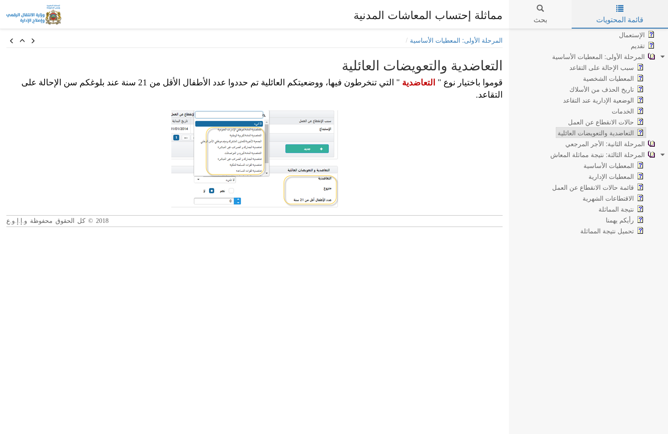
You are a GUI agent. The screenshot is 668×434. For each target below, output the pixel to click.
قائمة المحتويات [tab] (619, 19)
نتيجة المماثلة (616, 208)
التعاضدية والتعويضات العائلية (596, 132)
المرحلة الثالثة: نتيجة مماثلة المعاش (597, 154)
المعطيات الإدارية (611, 176)
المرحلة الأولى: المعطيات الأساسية (598, 56)
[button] (11, 40)
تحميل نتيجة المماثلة (607, 230)
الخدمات (623, 110)
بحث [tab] (540, 19)
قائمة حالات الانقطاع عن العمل (593, 187)
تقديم (638, 45)
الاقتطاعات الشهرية (608, 197)
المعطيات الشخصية (608, 78)
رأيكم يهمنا (620, 219)
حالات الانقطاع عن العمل (601, 121)
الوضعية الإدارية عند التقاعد (598, 99)
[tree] (588, 132)
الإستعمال (632, 34)
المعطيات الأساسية (608, 165)
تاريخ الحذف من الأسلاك (601, 89)
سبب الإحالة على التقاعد (601, 67)
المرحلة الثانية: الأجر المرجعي (605, 143)
